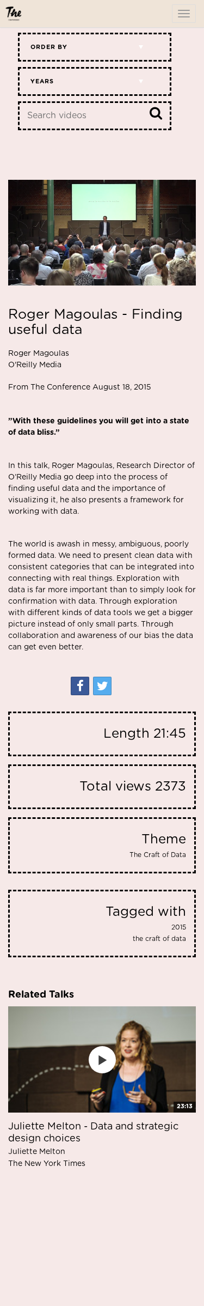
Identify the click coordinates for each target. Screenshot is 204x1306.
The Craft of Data (157, 855)
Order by (48, 47)
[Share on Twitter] (102, 686)
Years (42, 81)
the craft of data (159, 939)
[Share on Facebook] (80, 686)
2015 (178, 927)
